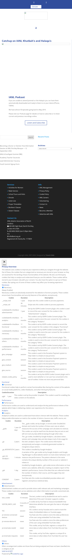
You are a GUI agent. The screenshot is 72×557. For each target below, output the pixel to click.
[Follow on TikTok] (46, 2)
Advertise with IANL (46, 214)
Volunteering (44, 201)
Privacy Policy (44, 191)
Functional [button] (5, 382)
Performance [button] (6, 400)
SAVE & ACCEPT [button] (7, 551)
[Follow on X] (30, 2)
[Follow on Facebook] (25, 2)
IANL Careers (44, 198)
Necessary (7, 287)
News (41, 207)
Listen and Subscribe (36, 122)
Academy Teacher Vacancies (10, 158)
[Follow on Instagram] (42, 2)
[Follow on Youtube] (38, 2)
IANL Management (45, 188)
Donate (35, 7)
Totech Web (50, 255)
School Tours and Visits (17, 194)
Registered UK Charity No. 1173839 (19, 239)
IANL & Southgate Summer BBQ (11, 154)
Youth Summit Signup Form (10, 164)
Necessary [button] (5, 285)
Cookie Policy (44, 194)
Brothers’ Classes (15, 207)
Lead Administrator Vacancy (10, 161)
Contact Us (43, 204)
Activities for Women (16, 188)
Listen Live (12, 201)
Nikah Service (13, 191)
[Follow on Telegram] (34, 2)
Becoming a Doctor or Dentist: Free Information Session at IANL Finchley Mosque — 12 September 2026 (17, 148)
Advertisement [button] (7, 483)
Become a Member (46, 211)
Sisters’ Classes (14, 211)
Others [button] (4, 541)
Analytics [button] (5, 411)
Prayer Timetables (15, 204)
